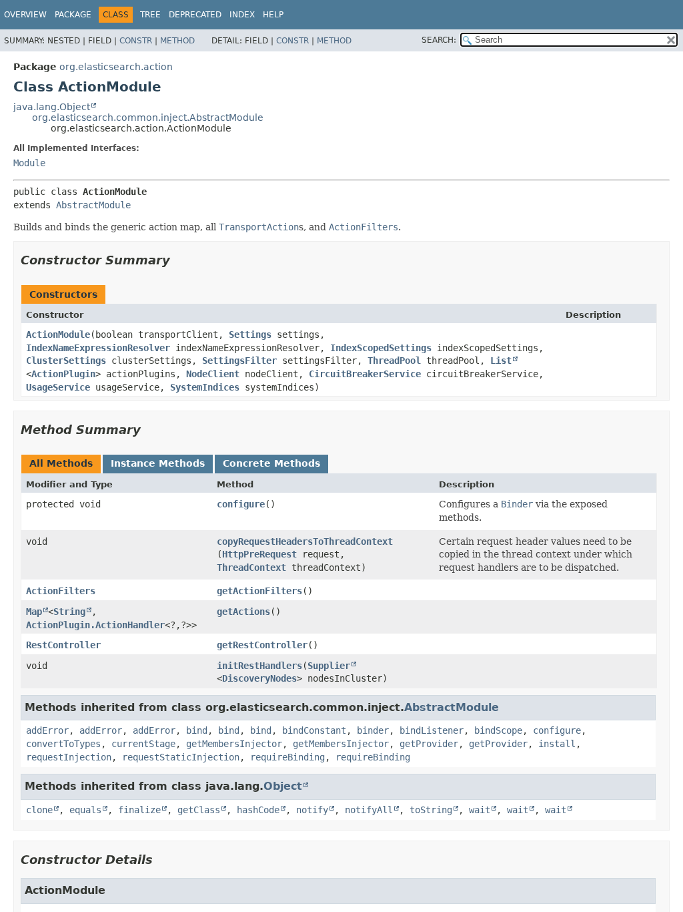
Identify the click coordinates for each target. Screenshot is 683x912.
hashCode (258, 810)
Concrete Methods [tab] (271, 463)
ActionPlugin (63, 374)
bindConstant (314, 730)
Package (73, 14)
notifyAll (369, 810)
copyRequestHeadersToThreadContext (305, 541)
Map (34, 611)
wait (479, 810)
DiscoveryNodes (259, 678)
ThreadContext (251, 567)
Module (29, 163)
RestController (63, 645)
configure (241, 504)
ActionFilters (60, 591)
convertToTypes (63, 743)
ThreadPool (394, 360)
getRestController (262, 645)
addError (47, 730)
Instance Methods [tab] (158, 463)
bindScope (498, 730)
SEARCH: (439, 40)
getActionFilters (259, 591)
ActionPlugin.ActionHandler (95, 625)
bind (196, 730)
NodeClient (212, 374)
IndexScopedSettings (381, 348)
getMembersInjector (234, 743)
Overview (25, 14)
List (501, 360)
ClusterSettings (66, 360)
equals (85, 810)
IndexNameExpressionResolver (98, 348)
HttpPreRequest (259, 554)
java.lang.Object (51, 106)
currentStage (143, 743)
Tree (150, 14)
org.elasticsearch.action (116, 66)
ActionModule (58, 334)
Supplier (328, 665)
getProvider (429, 743)
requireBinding (287, 757)
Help (273, 14)
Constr (135, 40)
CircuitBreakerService (365, 374)
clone (39, 810)
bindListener (432, 730)
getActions (243, 611)
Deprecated (195, 14)
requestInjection (68, 757)
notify (312, 810)
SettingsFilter (239, 360)
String (69, 611)
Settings (250, 334)
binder (373, 730)
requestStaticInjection (180, 757)
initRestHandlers (259, 665)
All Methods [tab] (61, 463)
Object (282, 786)
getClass (198, 810)
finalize (139, 810)
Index (242, 14)
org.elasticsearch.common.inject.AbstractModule (147, 117)
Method (177, 40)
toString (431, 810)
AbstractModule (93, 205)
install (557, 743)
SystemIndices (204, 387)
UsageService (58, 387)
